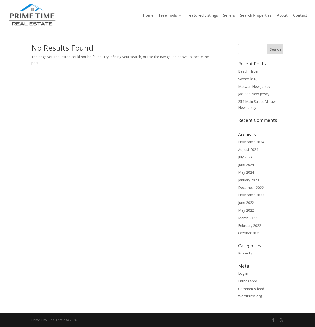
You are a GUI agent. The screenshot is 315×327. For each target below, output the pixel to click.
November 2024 (251, 142)
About (282, 15)
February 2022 (249, 225)
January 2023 (248, 180)
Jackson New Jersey (253, 93)
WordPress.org (250, 296)
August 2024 (248, 149)
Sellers (229, 15)
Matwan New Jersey (254, 86)
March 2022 (247, 218)
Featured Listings (202, 15)
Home (148, 15)
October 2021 (249, 233)
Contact (300, 15)
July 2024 (245, 157)
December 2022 (251, 187)
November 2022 (251, 195)
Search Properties (255, 15)
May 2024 (246, 172)
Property (245, 253)
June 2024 (246, 164)
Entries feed (247, 281)
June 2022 (246, 202)
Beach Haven (248, 71)
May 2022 (246, 210)
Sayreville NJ (248, 78)
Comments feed (251, 288)
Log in (243, 273)
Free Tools (168, 15)
